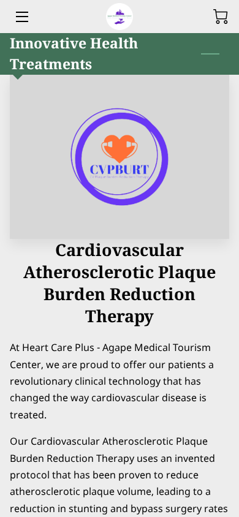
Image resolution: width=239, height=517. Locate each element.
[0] (220, 16)
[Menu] (21, 17)
